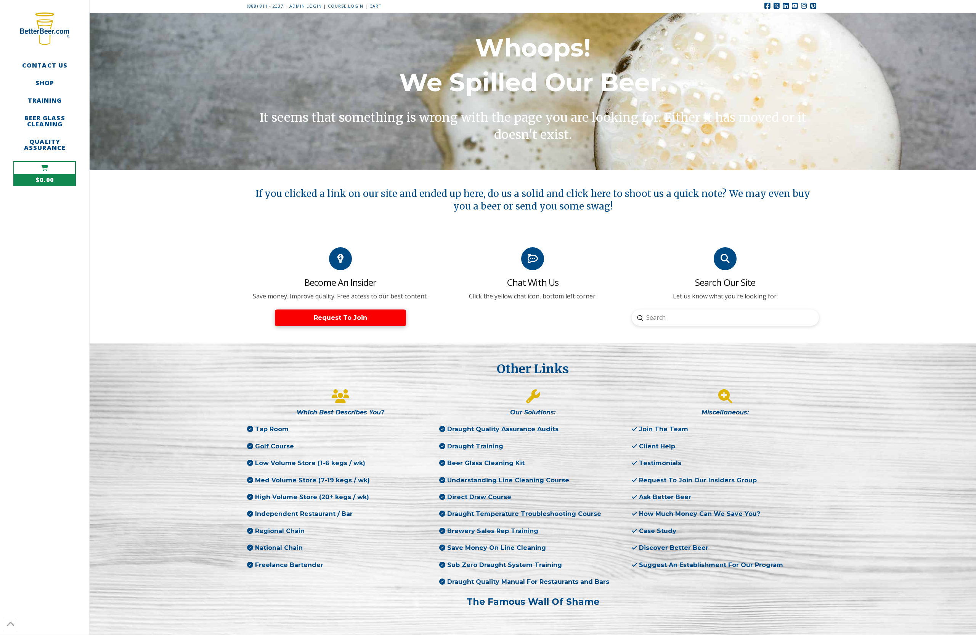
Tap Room (272, 429)
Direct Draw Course (478, 497)
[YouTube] (796, 6)
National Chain (278, 547)
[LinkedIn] (786, 6)
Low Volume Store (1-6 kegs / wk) (310, 463)
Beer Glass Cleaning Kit (485, 463)
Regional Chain (279, 531)
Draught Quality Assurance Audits (502, 429)
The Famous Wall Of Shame (533, 601)
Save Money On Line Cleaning (495, 547)
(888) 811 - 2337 (265, 6)
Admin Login (305, 6)
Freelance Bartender (288, 565)
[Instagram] (805, 6)
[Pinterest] (814, 6)
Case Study (657, 531)
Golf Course (274, 446)
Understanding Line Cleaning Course (507, 480)
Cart (375, 6)
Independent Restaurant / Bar (303, 513)
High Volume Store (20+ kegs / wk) (312, 497)
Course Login (346, 6)
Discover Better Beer (673, 547)
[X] (777, 6)
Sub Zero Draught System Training (503, 565)
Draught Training (475, 446)
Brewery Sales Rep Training (491, 531)
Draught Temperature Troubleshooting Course (523, 513)
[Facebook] (768, 6)
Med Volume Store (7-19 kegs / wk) (312, 480)
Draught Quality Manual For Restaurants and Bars (527, 581)
